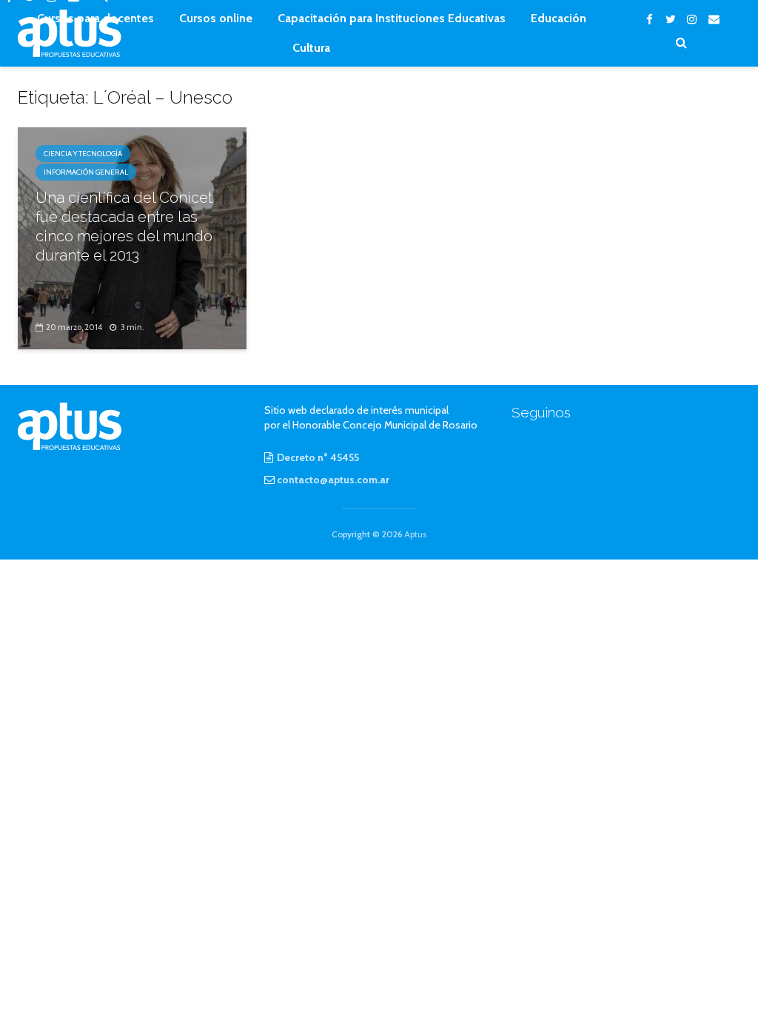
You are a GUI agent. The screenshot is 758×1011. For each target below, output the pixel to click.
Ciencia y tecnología (83, 153)
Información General (86, 172)
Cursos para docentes (95, 18)
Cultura (311, 48)
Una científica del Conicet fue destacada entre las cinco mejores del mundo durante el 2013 (124, 226)
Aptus (415, 534)
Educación (558, 18)
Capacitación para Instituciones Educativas (392, 18)
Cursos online (215, 18)
